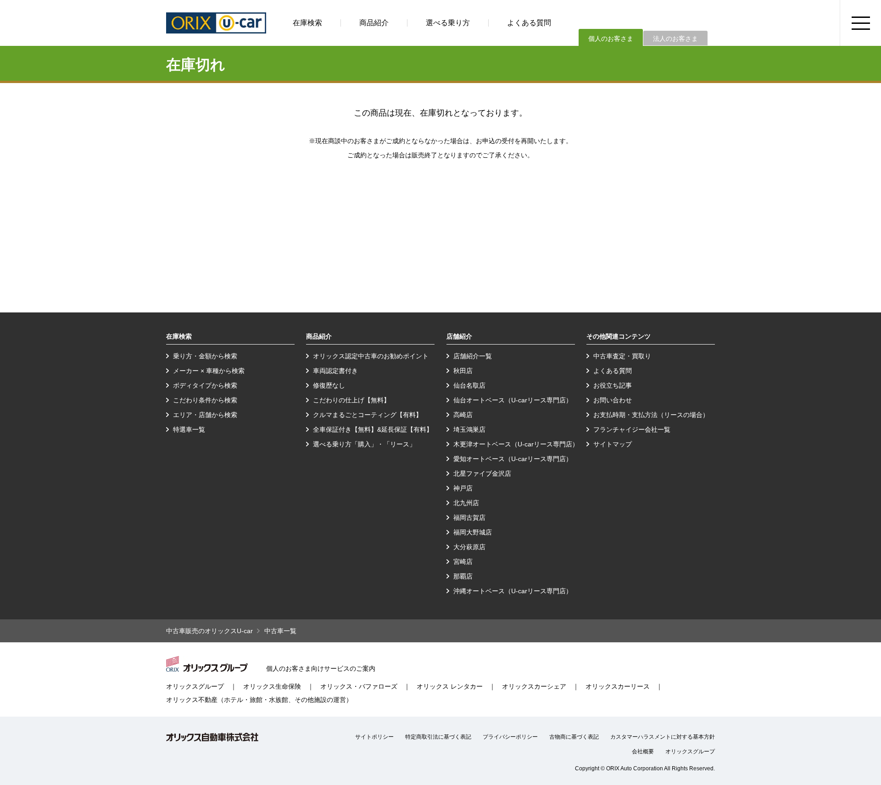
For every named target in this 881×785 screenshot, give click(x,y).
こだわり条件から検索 (205, 400)
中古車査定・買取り (622, 356)
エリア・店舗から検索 (205, 414)
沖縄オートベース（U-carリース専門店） (512, 591)
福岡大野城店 (472, 532)
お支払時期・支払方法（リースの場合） (651, 414)
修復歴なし (329, 385)
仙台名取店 (469, 385)
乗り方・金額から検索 (205, 356)
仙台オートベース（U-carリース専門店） (512, 400)
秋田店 (463, 370)
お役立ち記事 (612, 385)
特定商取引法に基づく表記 (438, 737)
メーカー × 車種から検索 (209, 370)
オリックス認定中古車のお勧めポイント (371, 356)
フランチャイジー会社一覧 (631, 429)
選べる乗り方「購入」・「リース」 (364, 444)
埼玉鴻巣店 (469, 429)
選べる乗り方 (448, 23)
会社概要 (643, 751)
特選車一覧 (189, 429)
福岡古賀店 (469, 517)
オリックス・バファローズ (358, 686)
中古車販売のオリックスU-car (209, 631)
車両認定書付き (335, 370)
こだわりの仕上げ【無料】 (351, 400)
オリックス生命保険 (272, 686)
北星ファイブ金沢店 (482, 473)
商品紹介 (374, 23)
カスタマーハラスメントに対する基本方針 (662, 737)
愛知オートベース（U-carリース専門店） (512, 458)
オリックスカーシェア (534, 686)
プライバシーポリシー (510, 737)
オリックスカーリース (617, 686)
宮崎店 (463, 561)
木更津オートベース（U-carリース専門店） (516, 444)
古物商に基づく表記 (574, 737)
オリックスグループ (195, 686)
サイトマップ (612, 444)
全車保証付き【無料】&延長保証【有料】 (373, 429)
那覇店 (463, 576)
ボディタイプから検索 (205, 385)
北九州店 (466, 503)
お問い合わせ (612, 400)
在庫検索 (307, 23)
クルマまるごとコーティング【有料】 (367, 414)
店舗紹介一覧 (472, 356)
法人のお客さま (675, 38)
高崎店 (463, 414)
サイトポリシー (374, 737)
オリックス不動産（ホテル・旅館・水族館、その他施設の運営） (259, 699)
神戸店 (463, 488)
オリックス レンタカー (450, 686)
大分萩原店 (469, 547)
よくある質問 (529, 23)
